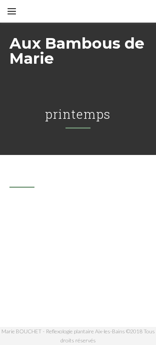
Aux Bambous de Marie (76, 50)
